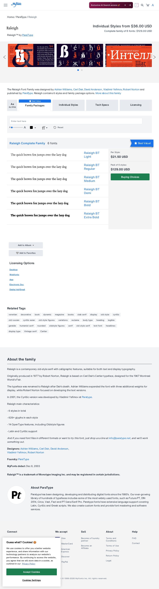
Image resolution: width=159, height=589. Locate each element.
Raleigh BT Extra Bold (92, 215)
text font (98, 326)
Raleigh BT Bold (92, 203)
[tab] (78, 70)
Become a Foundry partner (90, 539)
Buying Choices (130, 177)
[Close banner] (125, 5)
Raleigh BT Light (92, 155)
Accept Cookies (31, 571)
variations (63, 320)
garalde (12, 326)
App (11, 279)
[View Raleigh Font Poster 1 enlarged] (31, 55)
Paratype (87, 397)
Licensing (135, 105)
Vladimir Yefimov (112, 89)
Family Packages (34, 105)
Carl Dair (78, 89)
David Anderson (93, 89)
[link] (147, 5)
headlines (110, 326)
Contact (136, 543)
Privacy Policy (112, 551)
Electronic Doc (16, 284)
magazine (59, 314)
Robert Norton (131, 89)
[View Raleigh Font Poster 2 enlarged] (80, 55)
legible (111, 320)
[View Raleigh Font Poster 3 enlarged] (128, 55)
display (93, 314)
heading (100, 320)
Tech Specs (102, 105)
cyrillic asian (29, 320)
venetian (13, 314)
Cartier (43, 331)
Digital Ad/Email (17, 289)
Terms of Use (112, 546)
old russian (14, 320)
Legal (108, 560)
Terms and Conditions (111, 539)
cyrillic (116, 314)
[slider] (17, 127)
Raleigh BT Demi (92, 191)
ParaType (21, 17)
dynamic (47, 314)
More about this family (108, 93)
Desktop (13, 269)
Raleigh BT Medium (92, 179)
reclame (75, 320)
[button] (33, 128)
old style (105, 314)
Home (10, 17)
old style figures (47, 320)
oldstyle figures (57, 326)
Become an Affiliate (86, 547)
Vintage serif (30, 331)
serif (70, 326)
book (37, 314)
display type (14, 331)
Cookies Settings (31, 580)
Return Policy (112, 555)
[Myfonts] (16, 6)
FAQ (134, 538)
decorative (26, 314)
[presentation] (4, 57)
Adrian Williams (63, 89)
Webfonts (14, 274)
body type (88, 320)
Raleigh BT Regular (92, 167)
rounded (41, 326)
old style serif (83, 326)
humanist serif (27, 326)
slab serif (81, 314)
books (71, 314)
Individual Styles (68, 105)
